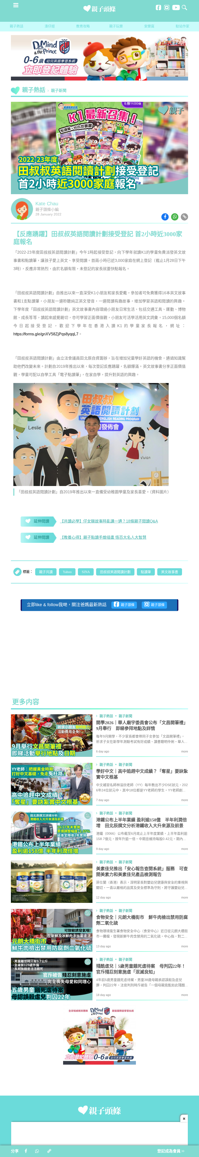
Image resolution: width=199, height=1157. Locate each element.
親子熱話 (16, 26)
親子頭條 (126, 605)
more (184, 751)
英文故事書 (169, 572)
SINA (86, 572)
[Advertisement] (99, 651)
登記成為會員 (169, 1151)
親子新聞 (58, 91)
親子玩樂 (116, 26)
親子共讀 (46, 572)
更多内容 (25, 702)
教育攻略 (83, 26)
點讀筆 (146, 572)
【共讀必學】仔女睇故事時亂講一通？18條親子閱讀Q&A (109, 521)
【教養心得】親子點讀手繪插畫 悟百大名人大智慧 (103, 538)
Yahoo (67, 572)
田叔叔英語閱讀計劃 (115, 572)
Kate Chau (46, 203)
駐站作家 (182, 26)
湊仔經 (50, 26)
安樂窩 (149, 26)
